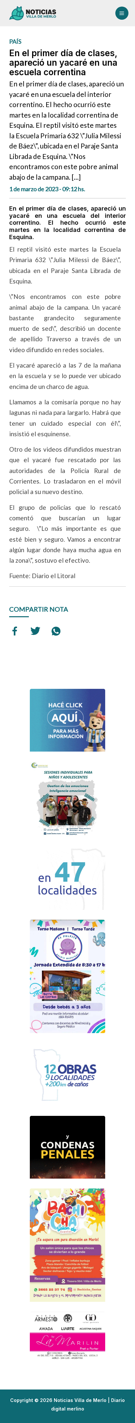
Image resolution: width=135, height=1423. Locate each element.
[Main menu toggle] (121, 13)
